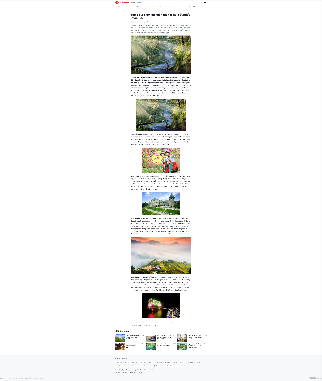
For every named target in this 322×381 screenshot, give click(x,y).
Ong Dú (118, 366)
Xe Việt (163, 366)
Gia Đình (117, 7)
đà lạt (133, 322)
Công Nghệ (136, 7)
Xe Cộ (159, 7)
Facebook (139, 372)
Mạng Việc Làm (154, 366)
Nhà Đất (164, 7)
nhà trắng (140, 322)
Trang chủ (117, 11)
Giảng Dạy (159, 362)
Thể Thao (188, 7)
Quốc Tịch (119, 362)
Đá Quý (175, 362)
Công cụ (124, 372)
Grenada (127, 362)
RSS (128, 372)
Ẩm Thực (170, 7)
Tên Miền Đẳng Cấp (172, 366)
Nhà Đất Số (144, 366)
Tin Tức (207, 7)
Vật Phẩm (167, 362)
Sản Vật (125, 366)
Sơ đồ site (133, 372)
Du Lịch (154, 7)
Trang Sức (182, 362)
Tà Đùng (190, 362)
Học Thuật (143, 362)
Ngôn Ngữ (151, 362)
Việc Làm (176, 7)
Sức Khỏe (142, 7)
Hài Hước (201, 7)
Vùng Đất (198, 362)
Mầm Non (134, 362)
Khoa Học (182, 7)
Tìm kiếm (117, 372)
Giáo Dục (148, 7)
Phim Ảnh (128, 7)
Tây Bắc (147, 322)
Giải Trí (123, 7)
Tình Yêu (195, 7)
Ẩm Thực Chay (134, 366)
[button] (200, 2)
